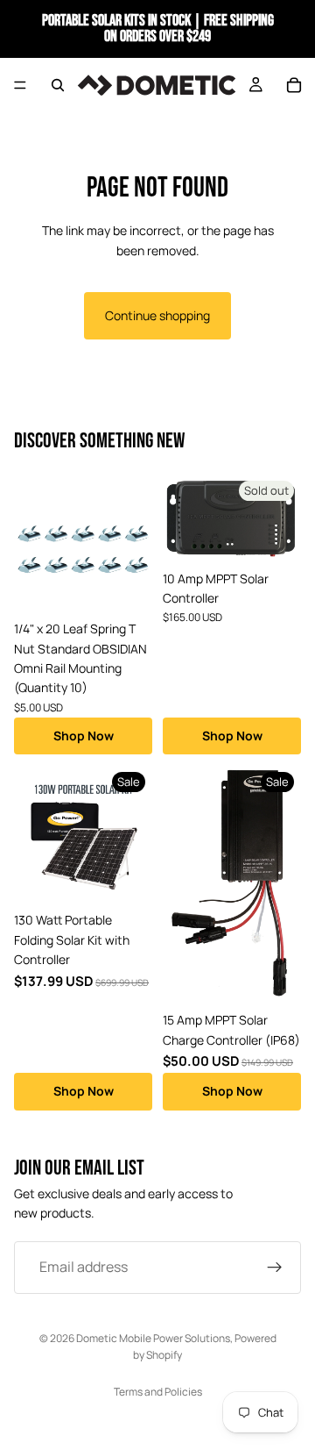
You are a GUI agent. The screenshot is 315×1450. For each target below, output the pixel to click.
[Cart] (294, 85)
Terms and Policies (158, 1391)
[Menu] (20, 85)
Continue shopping (157, 315)
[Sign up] (274, 1267)
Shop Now (83, 735)
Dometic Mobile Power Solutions (153, 1338)
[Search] (57, 85)
